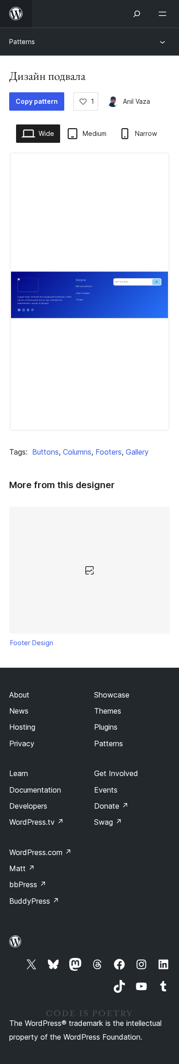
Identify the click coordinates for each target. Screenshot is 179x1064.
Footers (108, 451)
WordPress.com (40, 852)
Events (105, 789)
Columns (77, 451)
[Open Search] (137, 14)
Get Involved (116, 773)
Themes (107, 710)
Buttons (45, 451)
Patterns (22, 41)
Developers (28, 806)
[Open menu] (164, 14)
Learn (18, 773)
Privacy (21, 743)
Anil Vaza (136, 101)
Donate (111, 806)
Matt (22, 868)
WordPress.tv (36, 822)
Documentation (35, 789)
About (19, 694)
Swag (108, 822)
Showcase (111, 694)
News (18, 710)
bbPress (27, 884)
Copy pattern (37, 101)
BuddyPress (34, 901)
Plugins (105, 727)
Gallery (137, 451)
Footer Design (31, 643)
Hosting (22, 727)
